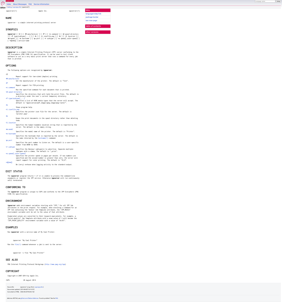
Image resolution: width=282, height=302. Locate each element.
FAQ (30, 4)
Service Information (41, 4)
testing (9, 7)
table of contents (93, 26)
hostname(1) (43, 138)
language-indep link (93, 14)
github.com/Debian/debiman (29, 298)
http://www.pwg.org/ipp (55, 264)
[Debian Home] (3, 4)
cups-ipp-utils (17, 7)
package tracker (92, 17)
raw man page (91, 20)
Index (9, 4)
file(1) (18, 244)
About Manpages (20, 4)
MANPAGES (9, 1)
